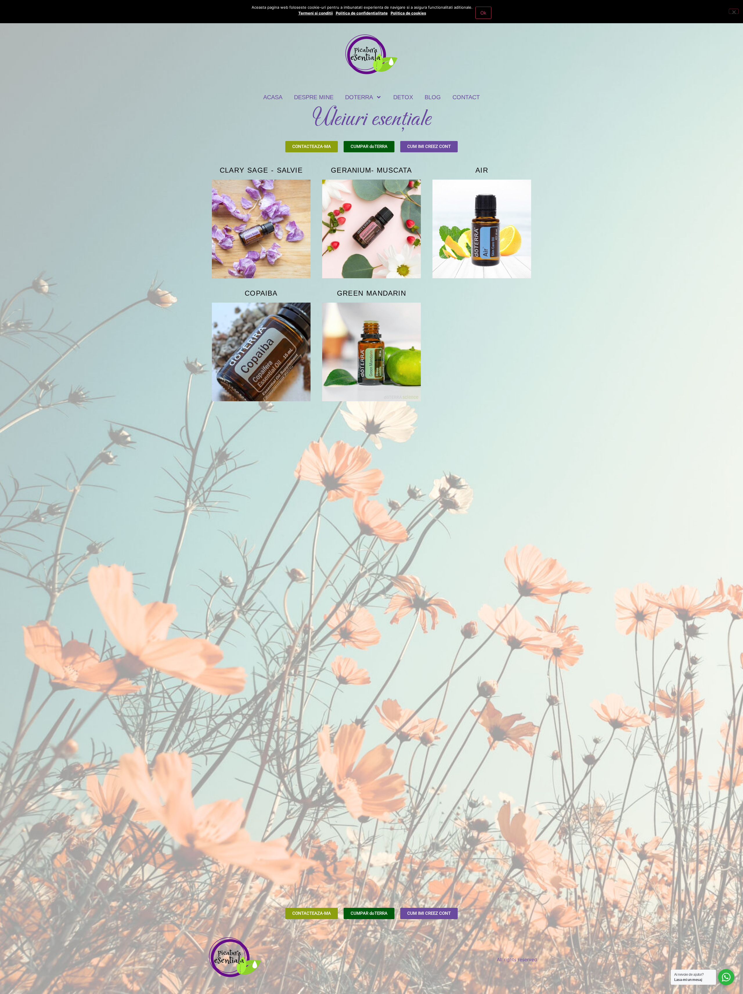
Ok (483, 13)
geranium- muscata (371, 170)
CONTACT (466, 97)
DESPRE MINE (313, 97)
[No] (734, 11)
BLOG (433, 97)
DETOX (403, 97)
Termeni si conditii (315, 13)
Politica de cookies (408, 13)
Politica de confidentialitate (362, 13)
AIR (481, 170)
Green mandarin (371, 293)
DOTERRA (359, 97)
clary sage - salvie (261, 170)
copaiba (261, 293)
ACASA (272, 97)
